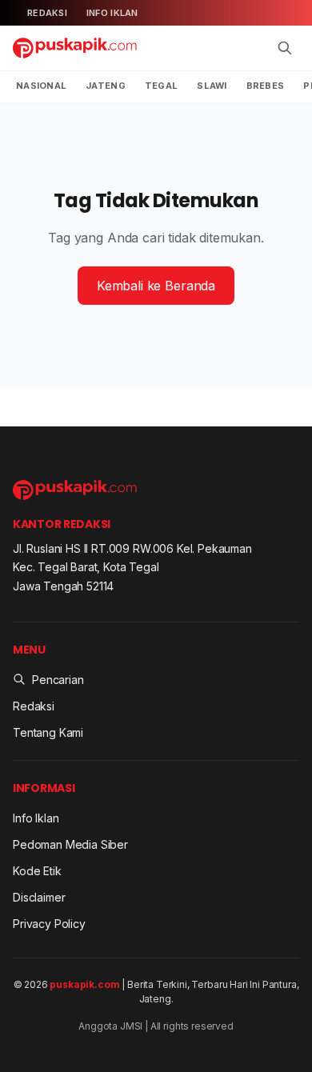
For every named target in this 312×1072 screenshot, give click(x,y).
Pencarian (58, 679)
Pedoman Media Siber (70, 844)
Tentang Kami (48, 732)
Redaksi (47, 12)
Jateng (106, 85)
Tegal (161, 85)
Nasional (41, 85)
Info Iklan (112, 12)
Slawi (211, 85)
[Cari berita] (284, 48)
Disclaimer (39, 897)
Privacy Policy (49, 923)
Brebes (265, 85)
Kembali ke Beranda (156, 286)
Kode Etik (37, 871)
